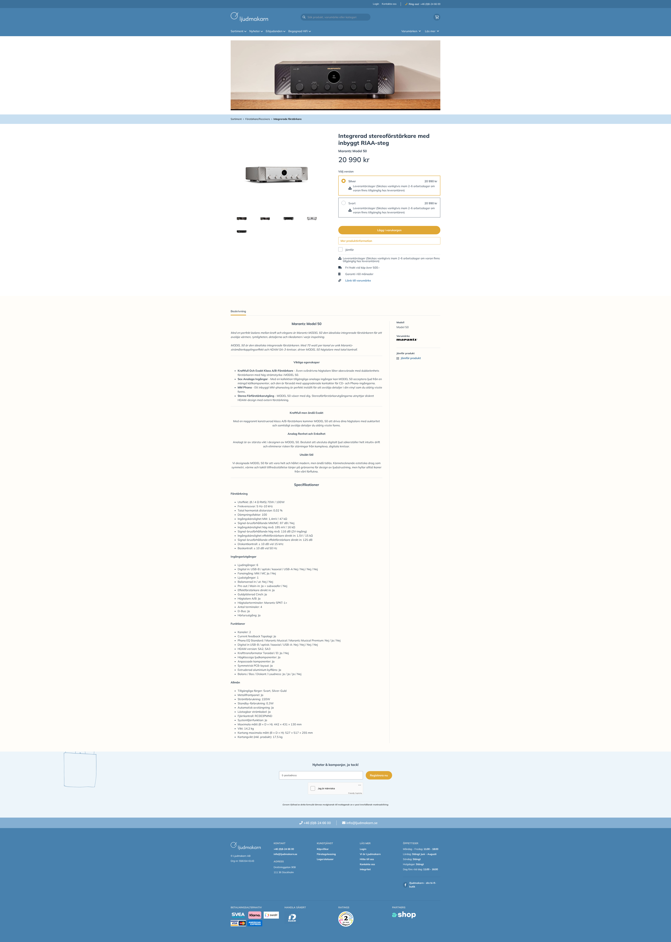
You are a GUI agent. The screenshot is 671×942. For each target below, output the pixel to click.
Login (376, 3)
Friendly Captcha (355, 793)
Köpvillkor (323, 849)
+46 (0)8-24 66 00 (430, 4)
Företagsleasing (326, 854)
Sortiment (237, 31)
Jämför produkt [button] (410, 358)
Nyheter (254, 31)
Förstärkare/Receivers (257, 119)
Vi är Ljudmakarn (370, 854)
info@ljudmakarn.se (361, 823)
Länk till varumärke (358, 280)
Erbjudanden (274, 31)
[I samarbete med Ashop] (404, 914)
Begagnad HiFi (298, 31)
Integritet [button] (365, 869)
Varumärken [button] (409, 31)
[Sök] (304, 17)
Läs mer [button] (430, 31)
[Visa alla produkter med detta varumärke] (418, 340)
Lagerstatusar (325, 859)
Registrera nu (379, 775)
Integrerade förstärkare (287, 119)
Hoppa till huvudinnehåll (334, 4)
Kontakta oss (389, 3)
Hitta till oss (367, 859)
